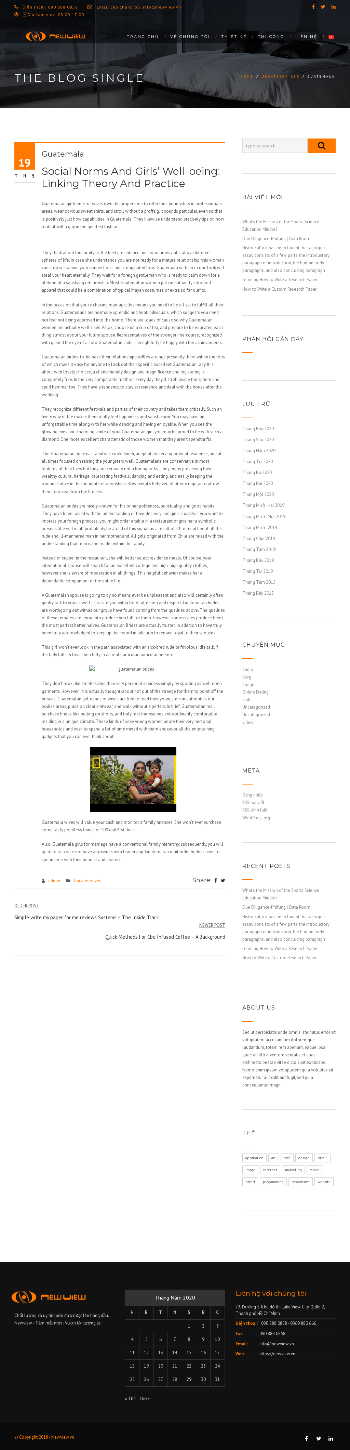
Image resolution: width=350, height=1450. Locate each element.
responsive (301, 1181)
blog (246, 677)
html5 (322, 1158)
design (304, 1158)
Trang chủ (143, 36)
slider (247, 699)
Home (247, 76)
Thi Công (271, 36)
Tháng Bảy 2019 (258, 560)
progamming (273, 1181)
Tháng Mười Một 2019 (263, 516)
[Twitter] (222, 881)
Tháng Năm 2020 (258, 450)
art (273, 1158)
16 (203, 1353)
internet (270, 1170)
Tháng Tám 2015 (258, 582)
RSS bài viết (253, 802)
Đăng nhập (252, 795)
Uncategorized (280, 76)
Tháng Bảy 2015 (258, 593)
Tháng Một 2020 (258, 494)
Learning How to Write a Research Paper (280, 279)
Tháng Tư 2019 (257, 571)
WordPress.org (256, 818)
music (314, 1170)
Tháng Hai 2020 (257, 483)
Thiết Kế (234, 36)
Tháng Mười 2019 (259, 527)
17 (217, 1353)
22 (189, 1366)
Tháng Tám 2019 (258, 549)
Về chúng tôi (190, 36)
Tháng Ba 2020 (257, 472)
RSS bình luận (255, 810)
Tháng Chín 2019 (258, 538)
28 (174, 1379)
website (324, 1181)
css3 (287, 1158)
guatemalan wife (58, 852)
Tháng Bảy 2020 (258, 429)
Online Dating (255, 692)
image (248, 684)
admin (54, 881)
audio (247, 669)
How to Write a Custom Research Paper (279, 289)
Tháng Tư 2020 (257, 461)
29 (189, 1379)
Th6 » (144, 1398)
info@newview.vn (276, 1344)
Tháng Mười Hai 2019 (263, 505)
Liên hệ (306, 36)
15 (189, 1353)
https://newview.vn (277, 1354)
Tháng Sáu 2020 (258, 440)
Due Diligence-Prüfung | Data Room (276, 238)
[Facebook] (215, 881)
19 (146, 1366)
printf (250, 1181)
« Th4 (130, 1398)
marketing (293, 1170)
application (254, 1158)
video (247, 722)
